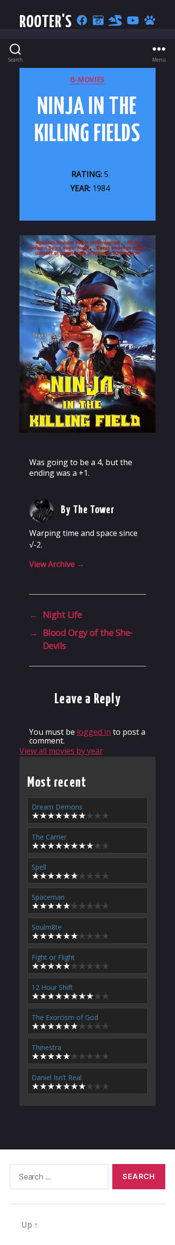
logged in (94, 732)
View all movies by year (61, 750)
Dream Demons (57, 806)
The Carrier (49, 836)
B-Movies (87, 79)
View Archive (57, 564)
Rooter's (45, 23)
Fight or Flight (53, 957)
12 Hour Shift (52, 987)
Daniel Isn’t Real (57, 1077)
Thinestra (46, 1047)
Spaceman (48, 897)
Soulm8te (47, 927)
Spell (39, 867)
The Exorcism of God (65, 1017)
